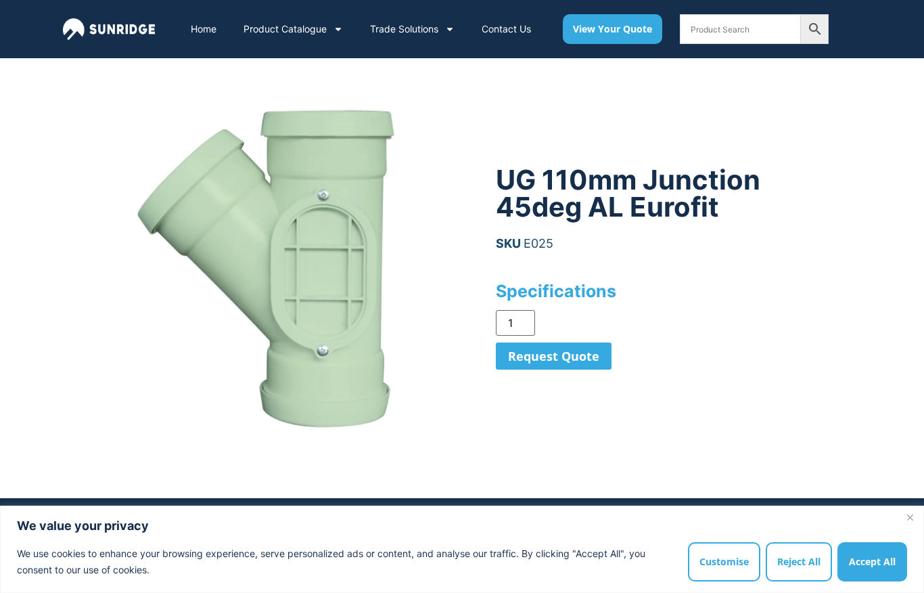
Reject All (799, 561)
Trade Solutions (404, 29)
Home (203, 29)
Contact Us (506, 29)
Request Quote (553, 356)
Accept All (872, 561)
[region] (462, 549)
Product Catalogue (285, 29)
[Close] (910, 517)
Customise (724, 561)
